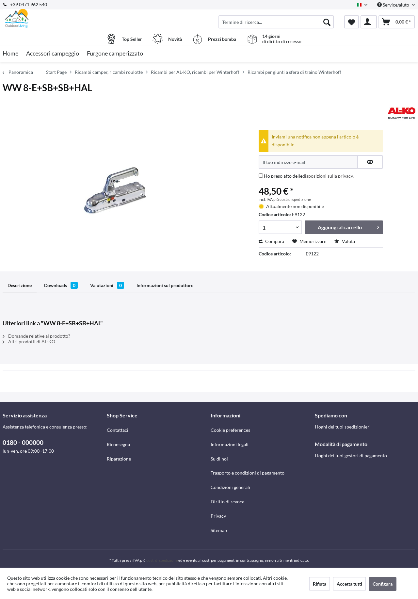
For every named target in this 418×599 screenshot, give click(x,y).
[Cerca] (327, 21)
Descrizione (20, 285)
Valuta (348, 241)
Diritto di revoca (227, 501)
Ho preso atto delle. (309, 176)
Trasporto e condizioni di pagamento (247, 473)
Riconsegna (118, 444)
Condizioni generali (230, 487)
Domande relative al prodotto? (38, 336)
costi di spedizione (162, 560)
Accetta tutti (349, 584)
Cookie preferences (230, 430)
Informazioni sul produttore (165, 285)
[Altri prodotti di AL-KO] (401, 113)
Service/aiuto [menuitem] (396, 5)
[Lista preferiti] (351, 21)
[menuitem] (276, 21)
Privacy (218, 516)
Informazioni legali (230, 444)
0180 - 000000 (23, 442)
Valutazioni (106, 285)
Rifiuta (319, 584)
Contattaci (117, 430)
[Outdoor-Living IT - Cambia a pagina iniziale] (53, 18)
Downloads (59, 285)
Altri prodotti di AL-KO (31, 341)
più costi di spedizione (292, 199)
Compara (274, 241)
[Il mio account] (369, 21)
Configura (383, 584)
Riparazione (119, 458)
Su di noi (219, 458)
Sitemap (219, 530)
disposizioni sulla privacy (327, 176)
